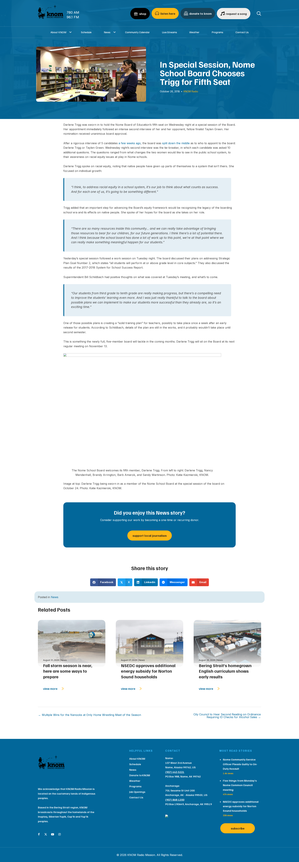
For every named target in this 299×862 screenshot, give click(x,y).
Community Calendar (137, 32)
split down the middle (176, 143)
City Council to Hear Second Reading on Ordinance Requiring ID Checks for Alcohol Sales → (227, 715)
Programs (217, 32)
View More (50, 688)
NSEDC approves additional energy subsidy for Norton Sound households (148, 671)
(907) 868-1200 (174, 799)
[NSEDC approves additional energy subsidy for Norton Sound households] (149, 643)
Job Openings (137, 792)
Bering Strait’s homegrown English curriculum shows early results (225, 671)
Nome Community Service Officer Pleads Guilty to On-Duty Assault (240, 764)
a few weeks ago (130, 143)
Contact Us (242, 32)
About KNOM (58, 32)
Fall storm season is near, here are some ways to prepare (67, 671)
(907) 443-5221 (174, 772)
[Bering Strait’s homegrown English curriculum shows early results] (227, 643)
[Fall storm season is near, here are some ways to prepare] (71, 643)
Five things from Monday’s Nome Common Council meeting (240, 785)
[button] (70, 32)
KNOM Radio (191, 91)
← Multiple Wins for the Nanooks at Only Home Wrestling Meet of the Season (89, 714)
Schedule (86, 32)
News (107, 32)
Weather (194, 32)
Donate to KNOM (139, 775)
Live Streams (169, 32)
